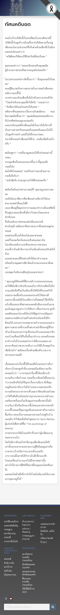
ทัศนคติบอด (18, 24)
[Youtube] (11, 598)
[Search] (53, 607)
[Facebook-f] (6, 598)
